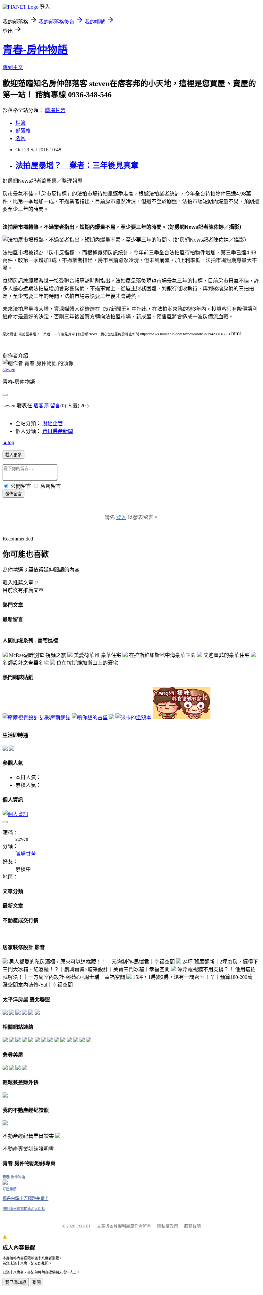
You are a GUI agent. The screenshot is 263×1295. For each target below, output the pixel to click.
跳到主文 (13, 67)
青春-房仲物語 (35, 49)
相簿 (20, 123)
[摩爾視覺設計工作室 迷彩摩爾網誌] (37, 717)
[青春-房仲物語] (5, 1183)
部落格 (23, 130)
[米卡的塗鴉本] (133, 717)
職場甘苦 (55, 110)
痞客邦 (41, 405)
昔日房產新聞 (57, 431)
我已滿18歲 (15, 1282)
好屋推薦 (10, 1189)
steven (9, 369)
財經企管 (52, 423)
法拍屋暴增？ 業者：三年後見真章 (77, 165)
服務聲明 (192, 1226)
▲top (8, 442)
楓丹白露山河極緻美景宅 (25, 1198)
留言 (55, 405)
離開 (36, 1282)
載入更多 (13, 454)
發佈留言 (13, 494)
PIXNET (83, 1226)
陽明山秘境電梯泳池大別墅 (24, 1209)
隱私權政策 (167, 1226)
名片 (20, 138)
